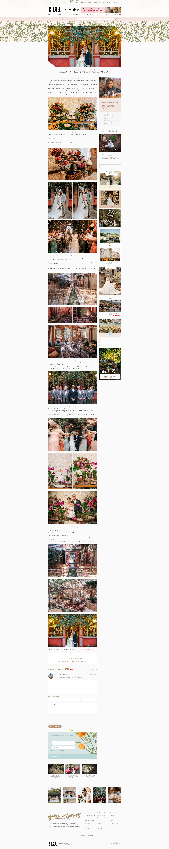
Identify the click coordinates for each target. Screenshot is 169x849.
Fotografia (99, 825)
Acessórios (86, 812)
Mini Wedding (113, 812)
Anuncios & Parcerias (94, 2)
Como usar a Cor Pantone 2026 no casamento (111, 118)
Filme (98, 820)
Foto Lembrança (100, 823)
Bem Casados (87, 821)
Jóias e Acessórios (101, 826)
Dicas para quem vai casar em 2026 (111, 120)
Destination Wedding (101, 812)
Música (111, 814)
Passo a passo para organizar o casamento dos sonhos (110, 114)
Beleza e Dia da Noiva (89, 820)
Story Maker (112, 818)
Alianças (86, 814)
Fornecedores (77, 69)
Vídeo (111, 825)
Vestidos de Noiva (114, 823)
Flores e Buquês (100, 821)
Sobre (77, 2)
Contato (83, 2)
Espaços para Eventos (102, 818)
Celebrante (86, 826)
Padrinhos (112, 815)
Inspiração (61, 14)
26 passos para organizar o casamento (109, 122)
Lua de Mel (88, 14)
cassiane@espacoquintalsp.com (68, 661)
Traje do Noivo (113, 820)
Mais (98, 14)
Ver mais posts (92, 677)
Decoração (86, 828)
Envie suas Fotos (107, 2)
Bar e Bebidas (87, 818)
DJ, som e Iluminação (101, 817)
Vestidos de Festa (114, 821)
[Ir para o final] (166, 424)
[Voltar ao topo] (166, 421)
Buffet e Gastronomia (89, 825)
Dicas (73, 69)
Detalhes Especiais (101, 815)
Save (72, 669)
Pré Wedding (112, 817)
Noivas (50, 14)
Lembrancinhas (100, 828)
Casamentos (75, 14)
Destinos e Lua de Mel (102, 814)
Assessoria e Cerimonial (89, 815)
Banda (85, 817)
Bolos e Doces (87, 823)
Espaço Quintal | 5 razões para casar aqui (84, 71)
